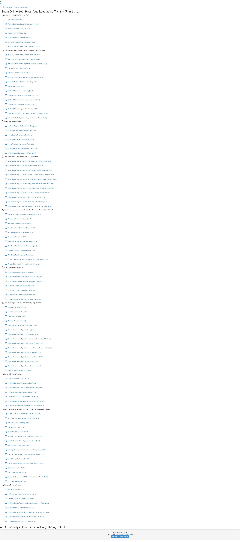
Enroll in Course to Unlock (120, 537)
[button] (1, 2)
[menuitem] (1, 4)
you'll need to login (127, 534)
